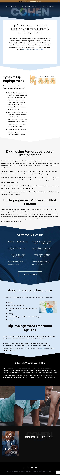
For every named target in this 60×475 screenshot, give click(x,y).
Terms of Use (52, 471)
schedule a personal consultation (27, 370)
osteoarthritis (38, 49)
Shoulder (15, 6)
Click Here (21, 1)
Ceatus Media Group (36, 471)
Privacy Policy (45, 471)
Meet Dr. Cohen (9, 6)
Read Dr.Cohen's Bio (30, 274)
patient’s (42, 348)
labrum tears (26, 49)
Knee (23, 6)
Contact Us (51, 6)
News (39, 6)
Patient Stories (45, 6)
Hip (19, 6)
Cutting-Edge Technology (30, 6)
